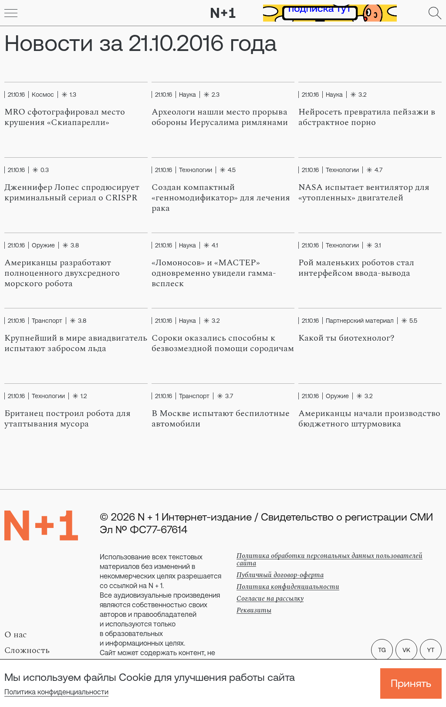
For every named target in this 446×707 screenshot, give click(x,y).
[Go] (10, 13)
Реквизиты (254, 610)
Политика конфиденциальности (56, 692)
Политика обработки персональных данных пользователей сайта (329, 559)
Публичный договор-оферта (280, 575)
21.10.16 (16, 94)
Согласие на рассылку (270, 598)
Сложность (27, 650)
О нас (15, 634)
